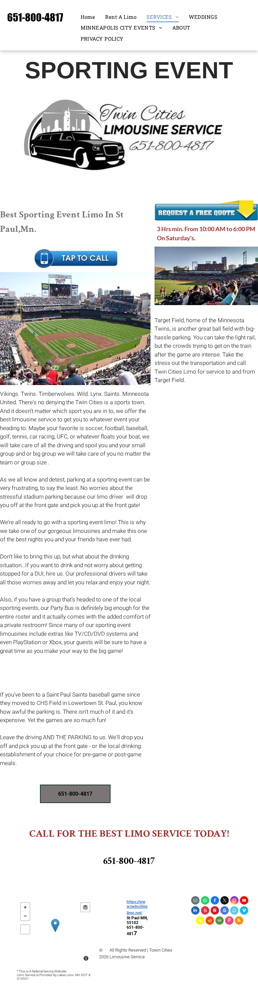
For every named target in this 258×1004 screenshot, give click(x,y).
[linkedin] (195, 911)
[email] (195, 901)
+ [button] (25, 907)
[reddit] (210, 921)
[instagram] (234, 901)
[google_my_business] (224, 911)
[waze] (234, 911)
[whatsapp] (205, 901)
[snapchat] (200, 921)
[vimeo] (244, 911)
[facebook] (215, 901)
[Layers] (85, 907)
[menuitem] (88, 17)
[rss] (239, 921)
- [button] (25, 916)
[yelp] (205, 911)
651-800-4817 (129, 861)
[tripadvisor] (219, 921)
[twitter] (224, 901)
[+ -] (55, 932)
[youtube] (244, 901)
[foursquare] (229, 921)
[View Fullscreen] (25, 929)
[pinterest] (215, 911)
